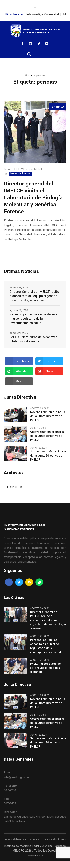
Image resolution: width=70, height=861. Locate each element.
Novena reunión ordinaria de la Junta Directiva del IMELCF (47, 416)
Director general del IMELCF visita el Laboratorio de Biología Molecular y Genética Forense (33, 198)
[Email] (29, 582)
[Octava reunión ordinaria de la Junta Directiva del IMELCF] (15, 434)
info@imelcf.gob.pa (16, 777)
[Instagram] (30, 43)
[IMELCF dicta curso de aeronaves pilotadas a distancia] (15, 666)
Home (28, 75)
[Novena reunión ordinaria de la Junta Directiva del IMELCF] (15, 414)
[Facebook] (22, 43)
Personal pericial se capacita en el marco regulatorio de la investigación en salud (34, 318)
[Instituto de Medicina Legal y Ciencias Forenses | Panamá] (35, 31)
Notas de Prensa (20, 174)
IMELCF (38, 169)
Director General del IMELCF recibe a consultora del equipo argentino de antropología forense (35, 296)
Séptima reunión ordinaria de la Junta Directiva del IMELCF (48, 456)
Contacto (35, 839)
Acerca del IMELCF (15, 839)
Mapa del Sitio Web (55, 839)
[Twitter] (38, 43)
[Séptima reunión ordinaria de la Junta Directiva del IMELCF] (15, 453)
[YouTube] (46, 43)
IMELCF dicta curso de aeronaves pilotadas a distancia (33, 339)
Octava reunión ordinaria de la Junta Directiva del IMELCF (47, 436)
